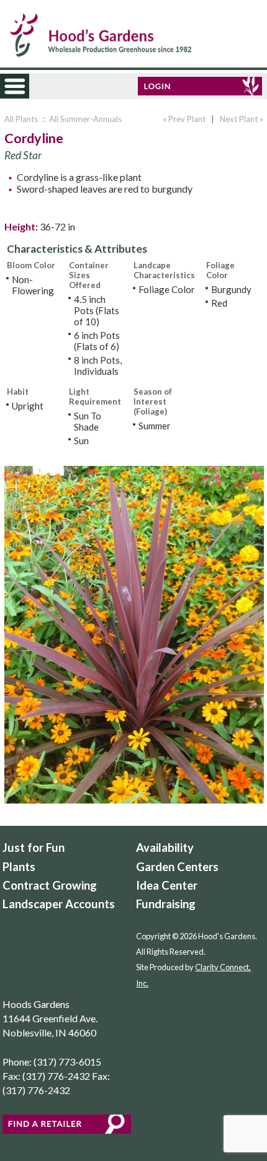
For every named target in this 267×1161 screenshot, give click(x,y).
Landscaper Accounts (58, 904)
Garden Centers (177, 867)
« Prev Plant (183, 119)
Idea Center (166, 885)
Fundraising (166, 904)
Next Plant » (242, 119)
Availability (165, 847)
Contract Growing (49, 885)
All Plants (21, 119)
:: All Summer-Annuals (81, 119)
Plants (18, 867)
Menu (26, 92)
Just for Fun (33, 847)
